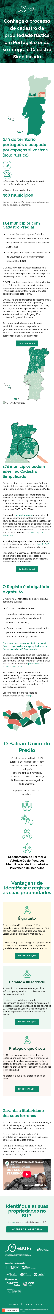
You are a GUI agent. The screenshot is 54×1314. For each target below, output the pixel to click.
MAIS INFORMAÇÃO (27, 1022)
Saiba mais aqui (27, 343)
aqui (30, 695)
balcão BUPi (43, 544)
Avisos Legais (14, 1304)
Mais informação (27, 956)
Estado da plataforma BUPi (35, 1304)
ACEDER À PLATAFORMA (27, 1229)
